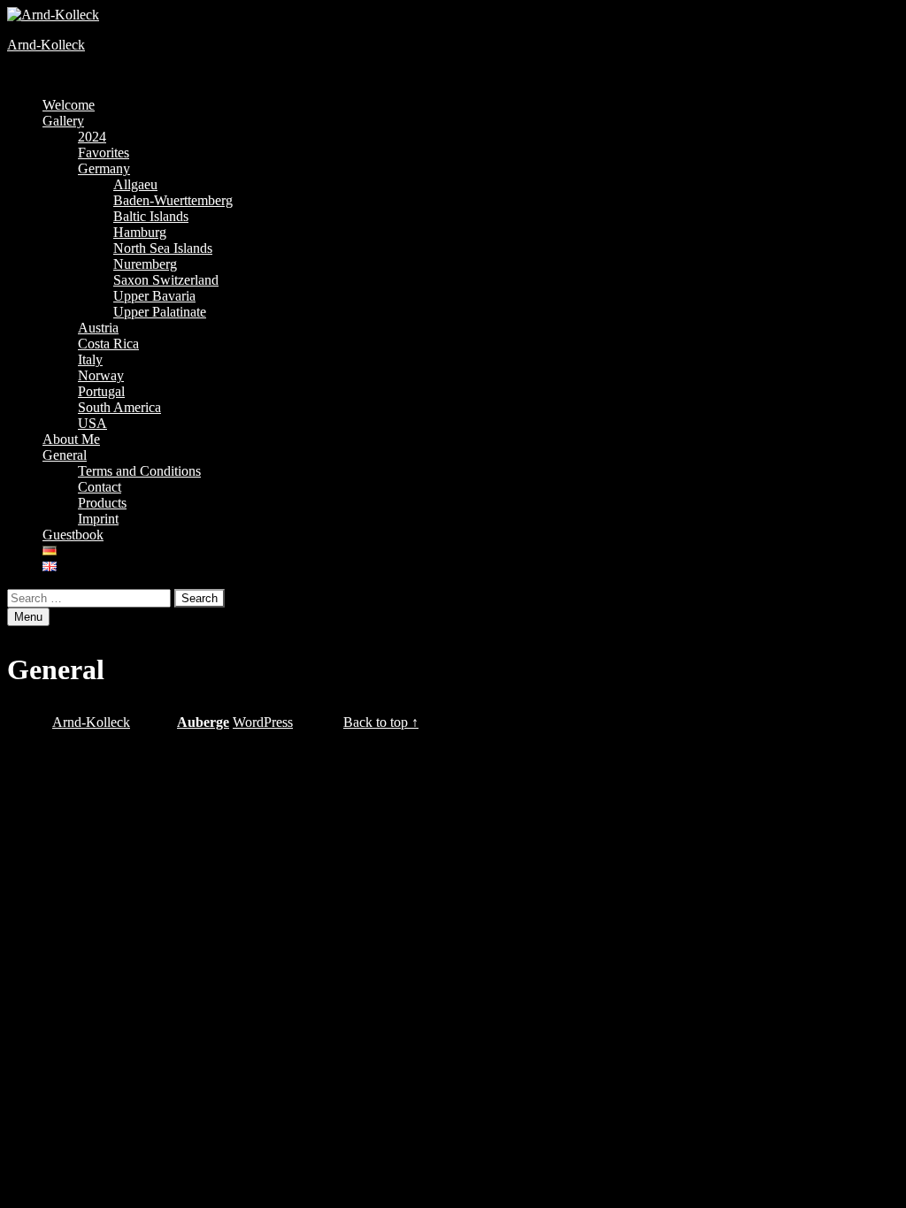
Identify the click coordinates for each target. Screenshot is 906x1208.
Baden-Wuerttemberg (173, 200)
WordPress (263, 722)
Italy (90, 359)
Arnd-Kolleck (46, 44)
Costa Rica (108, 343)
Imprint (98, 518)
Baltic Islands (150, 216)
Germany (104, 168)
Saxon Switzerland (166, 279)
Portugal (101, 391)
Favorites (103, 152)
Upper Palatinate (159, 311)
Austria (98, 327)
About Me (71, 439)
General (64, 455)
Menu (28, 616)
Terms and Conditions (139, 470)
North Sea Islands (162, 248)
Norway (101, 375)
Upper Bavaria (154, 295)
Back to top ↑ (380, 722)
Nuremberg (145, 263)
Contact (99, 486)
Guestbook (73, 534)
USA (92, 423)
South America (119, 407)
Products (102, 502)
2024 (92, 136)
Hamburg (139, 232)
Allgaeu (135, 184)
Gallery (63, 120)
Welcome (68, 104)
